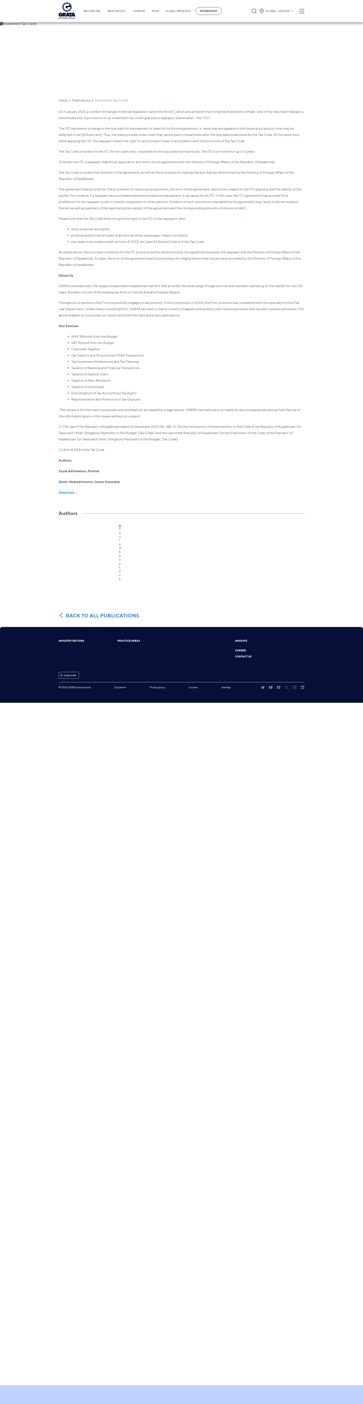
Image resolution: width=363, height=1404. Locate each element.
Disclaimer (120, 687)
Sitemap (226, 687)
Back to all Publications (102, 616)
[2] (244, 208)
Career (240, 650)
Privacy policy (157, 687)
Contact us (243, 656)
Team (155, 11)
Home (63, 100)
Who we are (92, 11)
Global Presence (178, 11)
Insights (241, 641)
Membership (208, 11)
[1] (173, 112)
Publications (81, 100)
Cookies (193, 687)
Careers (139, 11)
